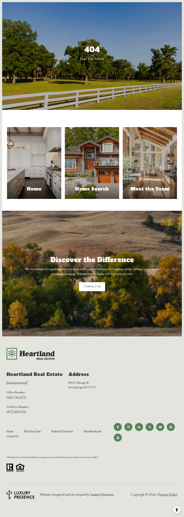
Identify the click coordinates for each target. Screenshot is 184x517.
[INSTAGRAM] (128, 427)
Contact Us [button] (92, 286)
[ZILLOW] (118, 438)
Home (9, 431)
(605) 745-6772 (16, 397)
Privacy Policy (168, 495)
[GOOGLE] (171, 427)
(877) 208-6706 (16, 411)
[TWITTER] (150, 427)
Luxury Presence (102, 494)
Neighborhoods (92, 431)
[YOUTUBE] (160, 427)
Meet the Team (32, 431)
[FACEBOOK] (118, 427)
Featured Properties (62, 431)
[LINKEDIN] (139, 427)
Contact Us (12, 436)
